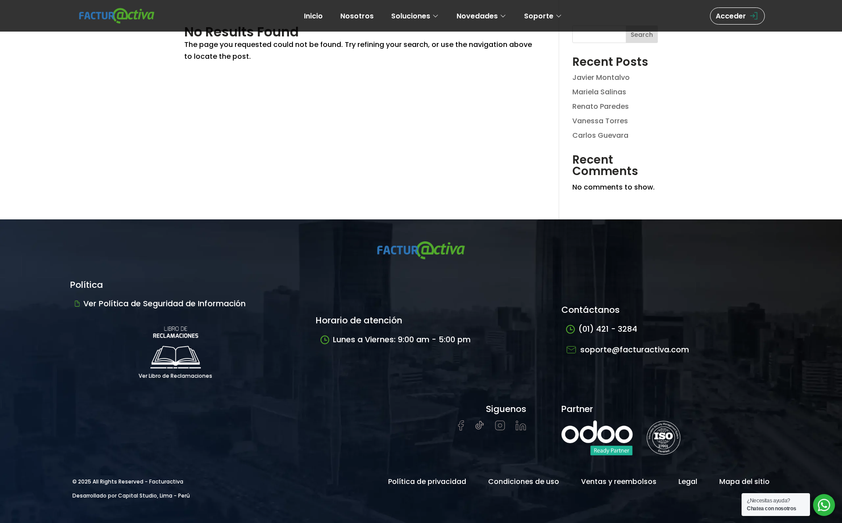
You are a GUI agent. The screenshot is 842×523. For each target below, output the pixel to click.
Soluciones (410, 16)
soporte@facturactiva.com (634, 349)
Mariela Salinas (599, 92)
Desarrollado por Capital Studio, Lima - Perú (131, 495)
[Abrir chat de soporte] (824, 505)
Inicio (313, 16)
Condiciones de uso (523, 481)
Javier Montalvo (601, 77)
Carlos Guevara (600, 135)
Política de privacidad (427, 481)
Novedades (477, 16)
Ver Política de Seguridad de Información (164, 303)
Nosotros (357, 16)
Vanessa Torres (600, 121)
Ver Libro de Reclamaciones (175, 376)
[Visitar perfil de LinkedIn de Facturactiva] (521, 428)
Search (642, 34)
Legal (687, 481)
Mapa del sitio (744, 481)
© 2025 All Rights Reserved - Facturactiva (127, 481)
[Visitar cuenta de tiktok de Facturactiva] (480, 428)
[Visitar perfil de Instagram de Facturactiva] (500, 428)
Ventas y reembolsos (618, 481)
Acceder (731, 16)
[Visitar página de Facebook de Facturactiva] (461, 428)
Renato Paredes (600, 106)
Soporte (538, 16)
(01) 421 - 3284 (607, 328)
